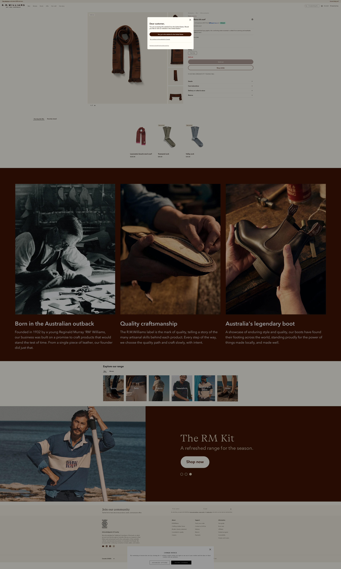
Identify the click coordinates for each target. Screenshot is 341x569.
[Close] (190, 20)
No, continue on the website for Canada (160, 39)
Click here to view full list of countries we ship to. (159, 45)
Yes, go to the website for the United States (170, 34)
